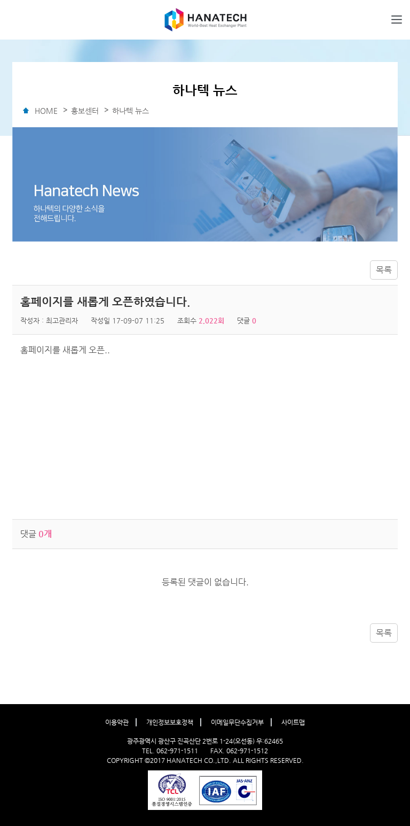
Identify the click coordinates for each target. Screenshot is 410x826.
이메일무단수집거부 (237, 722)
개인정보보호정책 (169, 722)
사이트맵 (293, 722)
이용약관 (117, 722)
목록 (384, 270)
